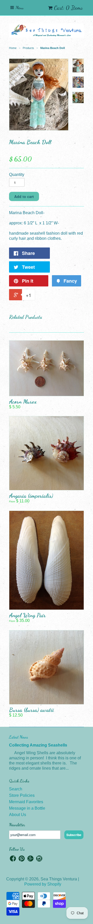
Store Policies (22, 795)
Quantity (16, 174)
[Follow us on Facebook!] (13, 859)
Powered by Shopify (42, 884)
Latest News (18, 736)
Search (15, 789)
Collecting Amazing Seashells (38, 745)
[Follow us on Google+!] (30, 859)
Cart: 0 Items (68, 7)
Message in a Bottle (27, 808)
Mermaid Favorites (26, 802)
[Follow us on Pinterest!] (22, 859)
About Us (17, 814)
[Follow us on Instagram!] (39, 859)
